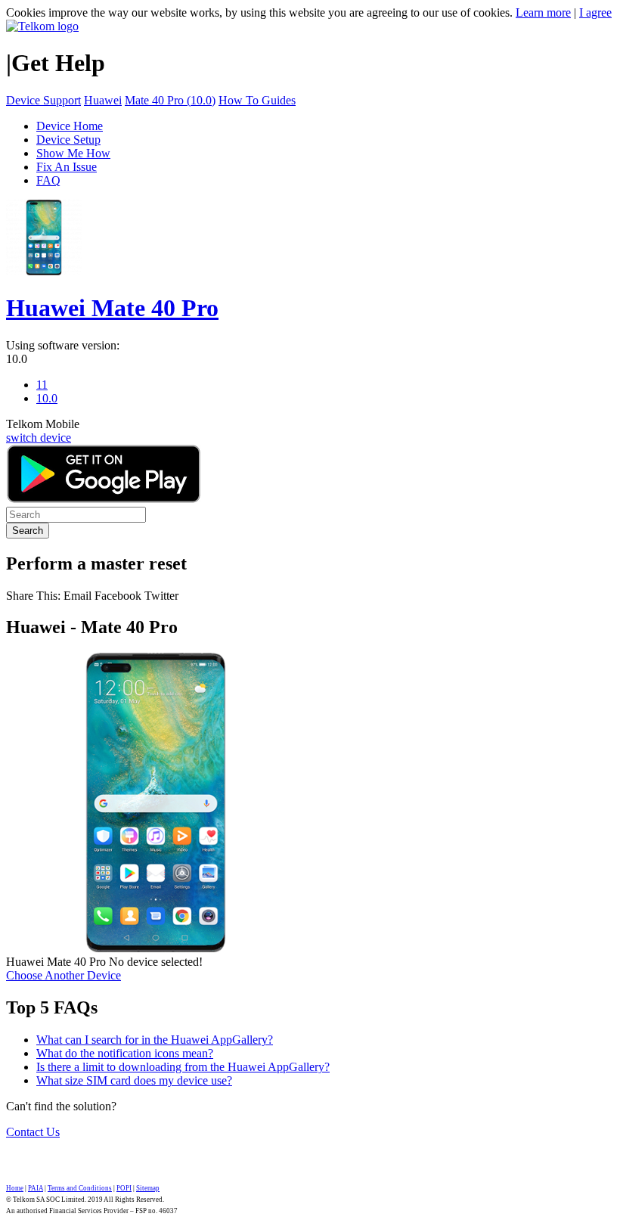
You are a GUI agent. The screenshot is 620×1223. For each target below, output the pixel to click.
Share (33, 595)
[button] (79, 595)
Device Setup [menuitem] (68, 139)
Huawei (103, 100)
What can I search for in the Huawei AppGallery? (154, 1039)
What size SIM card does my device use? (134, 1080)
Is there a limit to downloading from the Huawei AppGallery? (183, 1066)
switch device (38, 437)
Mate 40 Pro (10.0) (170, 100)
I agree (595, 12)
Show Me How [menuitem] (73, 153)
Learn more (543, 12)
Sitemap (148, 1188)
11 (42, 384)
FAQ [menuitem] (48, 180)
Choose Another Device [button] (63, 975)
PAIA (35, 1188)
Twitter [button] (161, 595)
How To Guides (257, 100)
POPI (124, 1188)
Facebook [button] (118, 595)
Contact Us (33, 1131)
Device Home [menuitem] (69, 126)
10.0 (16, 358)
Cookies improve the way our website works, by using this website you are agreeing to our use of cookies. (259, 12)
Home (14, 1188)
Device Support (43, 100)
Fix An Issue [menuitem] (66, 166)
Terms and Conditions (80, 1188)
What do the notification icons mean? (124, 1053)
